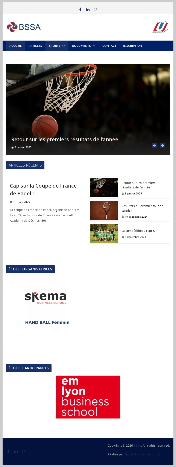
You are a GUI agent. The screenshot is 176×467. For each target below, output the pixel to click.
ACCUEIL (15, 46)
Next (83, 303)
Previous (11, 303)
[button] (62, 46)
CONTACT (109, 46)
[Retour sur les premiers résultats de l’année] (88, 66)
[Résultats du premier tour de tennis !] (104, 211)
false (61, 396)
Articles (35, 46)
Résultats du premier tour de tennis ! (142, 208)
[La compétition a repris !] (104, 233)
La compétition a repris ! (138, 231)
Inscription (132, 46)
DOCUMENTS (81, 46)
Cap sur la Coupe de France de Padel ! (43, 189)
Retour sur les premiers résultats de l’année (64, 139)
